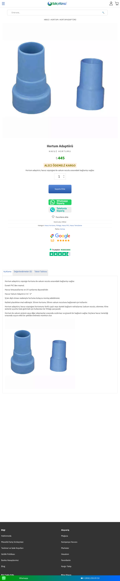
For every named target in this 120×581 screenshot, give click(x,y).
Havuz (46, 20)
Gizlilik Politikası (8, 554)
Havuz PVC (65, 225)
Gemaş (62, 229)
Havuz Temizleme (76, 225)
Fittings (58, 225)
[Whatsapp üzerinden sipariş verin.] (60, 202)
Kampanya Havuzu (69, 542)
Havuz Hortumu (50, 225)
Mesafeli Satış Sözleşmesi (12, 542)
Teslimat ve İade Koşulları (12, 548)
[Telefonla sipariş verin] (60, 210)
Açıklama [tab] (7, 271)
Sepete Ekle (60, 189)
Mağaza (64, 536)
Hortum (54, 20)
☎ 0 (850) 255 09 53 (90, 578)
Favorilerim (66, 560)
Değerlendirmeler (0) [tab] (23, 271)
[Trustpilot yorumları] (60, 252)
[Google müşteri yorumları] (60, 238)
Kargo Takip (66, 566)
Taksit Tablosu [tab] (40, 271)
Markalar (65, 548)
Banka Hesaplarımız (10, 560)
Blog (3, 566)
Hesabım (65, 554)
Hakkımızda (6, 536)
